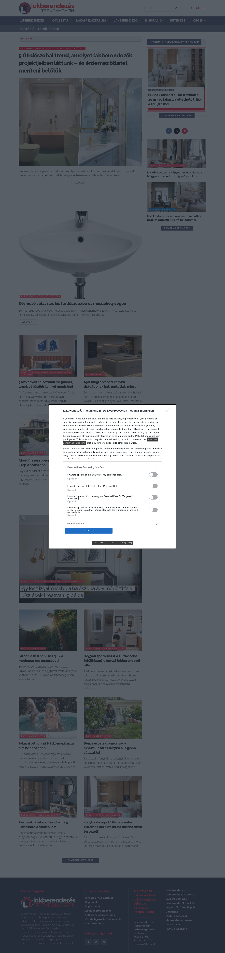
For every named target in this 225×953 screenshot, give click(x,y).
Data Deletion (99, 542)
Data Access (112, 542)
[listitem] (112, 467)
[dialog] (112, 476)
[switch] (153, 474)
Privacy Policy (126, 542)
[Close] (169, 411)
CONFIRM (89, 530)
